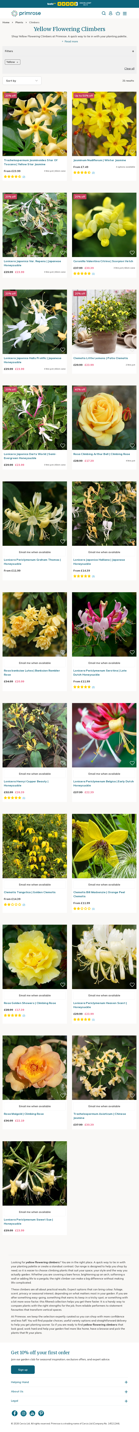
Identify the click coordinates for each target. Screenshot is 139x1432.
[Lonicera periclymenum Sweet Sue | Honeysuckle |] (35, 1139)
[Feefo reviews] (69, 4)
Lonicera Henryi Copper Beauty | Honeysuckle (26, 783)
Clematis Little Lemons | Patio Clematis (100, 358)
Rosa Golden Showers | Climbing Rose (30, 1003)
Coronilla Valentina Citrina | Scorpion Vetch (103, 261)
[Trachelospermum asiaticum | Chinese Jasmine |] (104, 1033)
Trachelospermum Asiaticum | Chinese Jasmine (99, 1116)
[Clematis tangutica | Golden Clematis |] (35, 812)
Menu (125, 14)
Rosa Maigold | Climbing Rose (24, 1113)
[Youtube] (33, 1413)
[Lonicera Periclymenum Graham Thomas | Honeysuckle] (35, 479)
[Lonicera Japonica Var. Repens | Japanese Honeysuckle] (35, 191)
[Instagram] (24, 1413)
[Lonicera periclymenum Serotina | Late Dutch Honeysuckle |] (104, 590)
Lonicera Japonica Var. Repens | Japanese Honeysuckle (32, 263)
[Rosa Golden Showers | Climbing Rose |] (35, 923)
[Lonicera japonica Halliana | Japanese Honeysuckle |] (104, 479)
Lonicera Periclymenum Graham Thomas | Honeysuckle (32, 561)
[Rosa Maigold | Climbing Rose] (35, 1033)
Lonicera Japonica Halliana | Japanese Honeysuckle (99, 561)
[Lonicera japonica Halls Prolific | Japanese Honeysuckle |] (35, 288)
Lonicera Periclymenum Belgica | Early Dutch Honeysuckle (103, 783)
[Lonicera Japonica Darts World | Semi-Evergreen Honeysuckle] (35, 383)
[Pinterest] (41, 1413)
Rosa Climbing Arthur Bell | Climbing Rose (101, 454)
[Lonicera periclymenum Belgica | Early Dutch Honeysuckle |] (104, 701)
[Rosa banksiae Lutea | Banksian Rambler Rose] (35, 590)
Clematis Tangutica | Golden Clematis (30, 892)
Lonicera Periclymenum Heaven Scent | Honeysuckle (100, 1005)
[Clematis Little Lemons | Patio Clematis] (104, 288)
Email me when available (35, 552)
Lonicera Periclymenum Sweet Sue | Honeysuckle (28, 1221)
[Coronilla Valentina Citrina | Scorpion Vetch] (104, 191)
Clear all (129, 68)
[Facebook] (15, 1413)
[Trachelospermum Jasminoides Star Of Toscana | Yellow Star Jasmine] (35, 90)
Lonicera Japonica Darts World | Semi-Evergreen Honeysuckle (30, 456)
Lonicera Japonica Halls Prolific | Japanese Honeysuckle (32, 360)
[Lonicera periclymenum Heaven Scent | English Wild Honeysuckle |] (104, 923)
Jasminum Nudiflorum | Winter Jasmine (99, 160)
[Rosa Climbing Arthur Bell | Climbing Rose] (104, 383)
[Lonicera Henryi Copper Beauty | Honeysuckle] (35, 701)
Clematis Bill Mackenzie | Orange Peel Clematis (99, 894)
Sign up (23, 1369)
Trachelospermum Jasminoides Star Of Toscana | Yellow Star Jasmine (30, 162)
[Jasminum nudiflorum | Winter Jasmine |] (104, 90)
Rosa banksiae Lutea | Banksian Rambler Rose (32, 672)
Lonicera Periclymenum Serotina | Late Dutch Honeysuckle (100, 672)
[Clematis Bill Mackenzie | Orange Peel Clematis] (104, 812)
